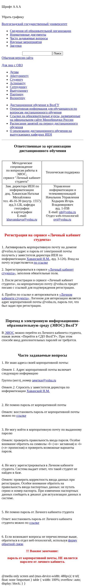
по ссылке (41, 262)
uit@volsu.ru (67, 212)
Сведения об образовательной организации (40, 31)
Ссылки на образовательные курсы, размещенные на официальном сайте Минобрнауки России (45, 117)
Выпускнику (19, 90)
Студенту (16, 79)
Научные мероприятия (26, 42)
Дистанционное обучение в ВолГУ (34, 105)
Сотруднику (18, 87)
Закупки (16, 45)
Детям (14, 72)
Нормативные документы (28, 34)
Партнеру (17, 94)
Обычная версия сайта (17, 58)
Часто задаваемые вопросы (29, 38)
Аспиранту (18, 83)
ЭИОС (9, 332)
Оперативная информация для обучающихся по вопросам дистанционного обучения (43, 110)
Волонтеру (17, 98)
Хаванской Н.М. (38, 259)
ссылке (21, 415)
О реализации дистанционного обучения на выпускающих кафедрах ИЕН (41, 132)
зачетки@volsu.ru (44, 380)
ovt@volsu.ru (62, 219)
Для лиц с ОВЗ (12, 65)
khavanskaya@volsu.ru (22, 219)
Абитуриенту (19, 76)
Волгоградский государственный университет (34, 24)
